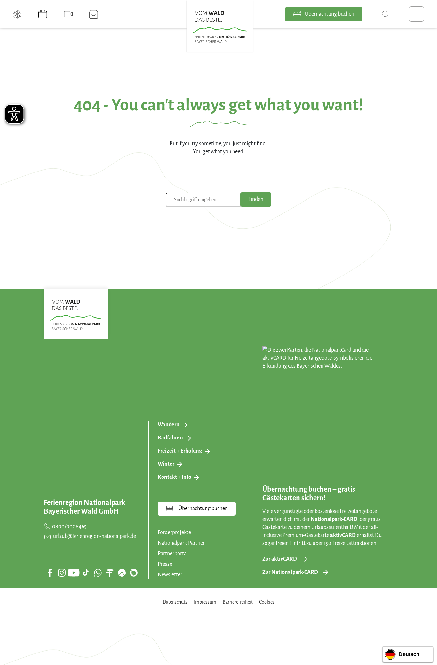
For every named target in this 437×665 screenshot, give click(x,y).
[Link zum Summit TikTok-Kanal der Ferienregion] (86, 572)
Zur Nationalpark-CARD (290, 572)
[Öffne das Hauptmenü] (416, 14)
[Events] (43, 14)
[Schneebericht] (17, 14)
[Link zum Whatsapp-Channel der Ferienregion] (98, 572)
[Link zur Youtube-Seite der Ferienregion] (73, 573)
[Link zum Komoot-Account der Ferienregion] (122, 572)
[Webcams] (69, 14)
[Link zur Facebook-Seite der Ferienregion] (50, 572)
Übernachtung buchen (329, 14)
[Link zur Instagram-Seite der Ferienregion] (62, 572)
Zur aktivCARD (279, 559)
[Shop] (94, 14)
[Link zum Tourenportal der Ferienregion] (110, 572)
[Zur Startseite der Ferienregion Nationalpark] (220, 27)
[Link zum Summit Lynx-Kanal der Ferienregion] (134, 572)
